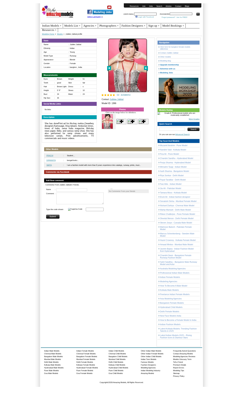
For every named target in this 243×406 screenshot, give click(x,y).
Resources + (49, 30)
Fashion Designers (148, 365)
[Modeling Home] (58, 18)
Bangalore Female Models (172, 303)
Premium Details (179, 365)
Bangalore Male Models (53, 356)
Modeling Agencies (168, 281)
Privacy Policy (178, 376)
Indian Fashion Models (170, 324)
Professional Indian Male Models (174, 273)
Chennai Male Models (52, 354)
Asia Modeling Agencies (171, 299)
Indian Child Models (116, 351)
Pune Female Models (84, 370)
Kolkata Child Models (117, 365)
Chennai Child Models (117, 354)
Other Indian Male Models (151, 351)
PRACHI (49, 156)
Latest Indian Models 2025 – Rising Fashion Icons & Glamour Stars (176, 336)
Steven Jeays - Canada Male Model (176, 223)
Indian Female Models (170, 277)
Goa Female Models (84, 373)
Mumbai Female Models (85, 359)
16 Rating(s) (126, 95)
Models (60, 34)
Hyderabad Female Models (87, 368)
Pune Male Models (51, 370)
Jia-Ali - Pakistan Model (170, 188)
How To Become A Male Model (173, 286)
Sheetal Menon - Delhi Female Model (177, 218)
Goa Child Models (116, 373)
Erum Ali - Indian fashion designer (175, 197)
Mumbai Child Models (117, 359)
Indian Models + (51, 25)
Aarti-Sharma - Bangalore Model (174, 171)
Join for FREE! (181, 17)
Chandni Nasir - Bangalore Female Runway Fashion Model (175, 256)
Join (143, 6)
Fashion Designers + (133, 25)
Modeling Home (48, 34)
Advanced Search (182, 134)
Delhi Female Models (169, 311)
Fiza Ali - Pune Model (169, 154)
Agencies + (90, 25)
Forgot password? (168, 17)
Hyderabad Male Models (54, 368)
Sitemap (176, 373)
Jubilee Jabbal (116, 99)
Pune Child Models (116, 370)
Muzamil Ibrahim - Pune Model (173, 145)
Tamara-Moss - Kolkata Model (173, 193)
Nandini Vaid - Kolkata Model (173, 150)
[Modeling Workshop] (178, 90)
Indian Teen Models (148, 359)
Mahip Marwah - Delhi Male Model (175, 210)
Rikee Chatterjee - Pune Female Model (177, 214)
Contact (178, 6)
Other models (165, 57)
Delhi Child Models (116, 362)
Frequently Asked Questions (184, 351)
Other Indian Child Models (151, 356)
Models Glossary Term (182, 359)
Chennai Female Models (86, 354)
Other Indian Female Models (152, 354)
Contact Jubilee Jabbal (169, 53)
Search (159, 6)
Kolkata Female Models (85, 365)
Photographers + (109, 25)
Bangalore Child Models (118, 356)
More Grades (194, 119)
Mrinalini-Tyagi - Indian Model (173, 167)
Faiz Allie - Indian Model (171, 184)
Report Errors (178, 368)
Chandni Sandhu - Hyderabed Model (176, 158)
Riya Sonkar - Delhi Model (172, 175)
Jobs (151, 6)
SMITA (49, 165)
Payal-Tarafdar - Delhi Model (173, 180)
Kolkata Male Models (169, 290)
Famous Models (147, 362)
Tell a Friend (178, 362)
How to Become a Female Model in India (178, 320)
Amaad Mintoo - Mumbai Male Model (176, 244)
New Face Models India (170, 316)
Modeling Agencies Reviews (184, 356)
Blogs (187, 6)
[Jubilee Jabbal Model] (127, 91)
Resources (134, 6)
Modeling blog (166, 61)
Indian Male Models (52, 351)
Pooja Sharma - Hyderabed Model (175, 162)
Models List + (72, 25)
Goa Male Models (51, 373)
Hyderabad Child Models (171, 307)
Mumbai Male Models (52, 359)
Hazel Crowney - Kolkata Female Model (178, 240)
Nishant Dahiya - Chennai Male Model (177, 205)
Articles (169, 6)
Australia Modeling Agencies (173, 268)
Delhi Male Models (51, 362)
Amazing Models (147, 373)
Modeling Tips (178, 370)
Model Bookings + (173, 25)
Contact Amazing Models (183, 354)
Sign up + (154, 25)
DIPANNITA (51, 160)
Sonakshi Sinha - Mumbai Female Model (178, 201)
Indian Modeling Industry (150, 370)
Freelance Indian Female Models (175, 294)
